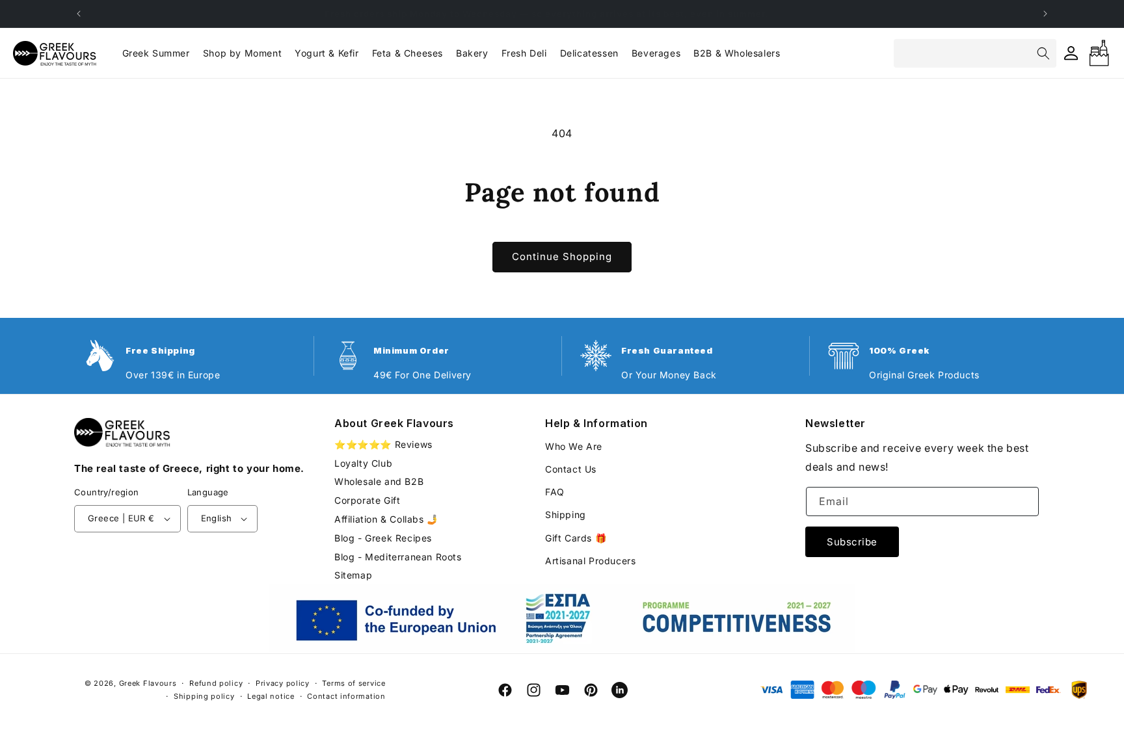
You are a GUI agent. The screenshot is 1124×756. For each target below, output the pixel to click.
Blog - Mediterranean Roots (398, 556)
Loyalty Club (363, 463)
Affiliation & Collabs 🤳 (386, 519)
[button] (242, 53)
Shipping (565, 514)
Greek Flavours (148, 683)
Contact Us (570, 469)
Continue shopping (562, 256)
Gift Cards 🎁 (575, 537)
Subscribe (852, 542)
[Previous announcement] (78, 13)
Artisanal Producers (590, 560)
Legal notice (270, 696)
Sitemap (353, 574)
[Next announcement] (1045, 13)
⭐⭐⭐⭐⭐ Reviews (383, 445)
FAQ (555, 491)
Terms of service (353, 683)
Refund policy (216, 683)
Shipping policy (204, 696)
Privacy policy (283, 683)
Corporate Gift (367, 500)
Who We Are (573, 446)
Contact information (346, 696)
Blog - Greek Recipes (383, 537)
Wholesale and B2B (378, 481)
